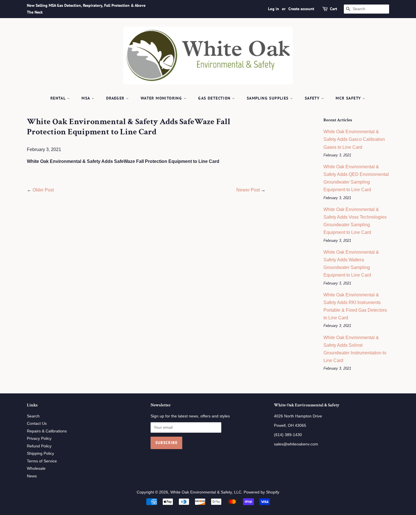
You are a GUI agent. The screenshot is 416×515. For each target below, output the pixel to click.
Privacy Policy (39, 438)
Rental (58, 98)
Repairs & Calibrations (47, 431)
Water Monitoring (162, 98)
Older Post (43, 190)
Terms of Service (42, 461)
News (32, 476)
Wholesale (36, 468)
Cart (333, 8)
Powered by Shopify (261, 492)
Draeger (116, 98)
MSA (86, 98)
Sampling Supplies (268, 98)
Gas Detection (215, 98)
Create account (301, 8)
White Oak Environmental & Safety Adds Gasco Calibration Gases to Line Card (354, 139)
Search (33, 416)
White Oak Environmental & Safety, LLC (205, 492)
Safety (313, 98)
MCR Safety (349, 98)
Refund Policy (39, 446)
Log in (273, 8)
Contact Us (37, 423)
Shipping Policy (40, 453)
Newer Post (248, 190)
